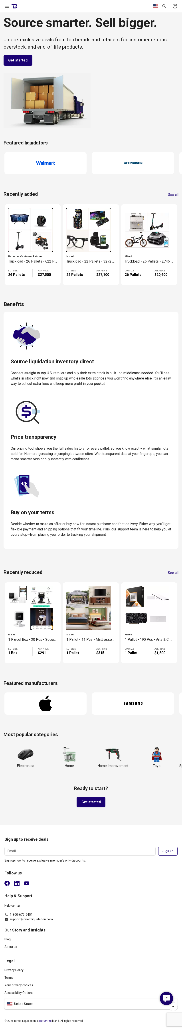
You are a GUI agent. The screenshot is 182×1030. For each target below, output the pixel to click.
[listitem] (91, 941)
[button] (91, 1003)
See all (173, 194)
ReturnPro (45, 1020)
